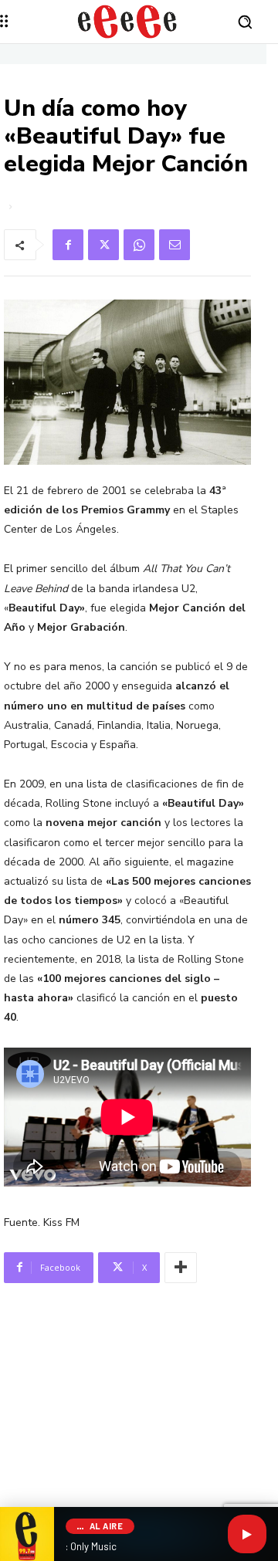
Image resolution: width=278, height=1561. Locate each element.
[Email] (174, 244)
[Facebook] (68, 244)
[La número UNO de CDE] (127, 21)
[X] (103, 244)
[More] (180, 1267)
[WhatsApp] (139, 244)
